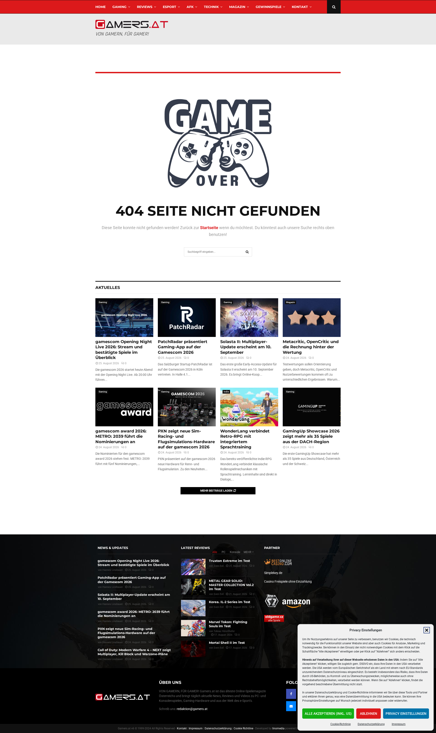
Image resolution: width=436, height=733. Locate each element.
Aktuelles (107, 287)
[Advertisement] (258, 28)
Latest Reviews (195, 548)
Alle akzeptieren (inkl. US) (328, 714)
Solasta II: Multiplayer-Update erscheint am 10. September (245, 347)
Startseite (209, 227)
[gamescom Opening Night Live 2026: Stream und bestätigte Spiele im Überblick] (124, 317)
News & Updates (113, 548)
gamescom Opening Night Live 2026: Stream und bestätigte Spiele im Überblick (123, 349)
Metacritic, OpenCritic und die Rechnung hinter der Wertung (311, 347)
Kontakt (300, 7)
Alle (214, 552)
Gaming (119, 7)
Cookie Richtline (243, 728)
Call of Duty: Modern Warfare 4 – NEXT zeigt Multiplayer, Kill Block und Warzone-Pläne (134, 652)
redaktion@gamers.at (192, 709)
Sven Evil (219, 565)
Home (100, 7)
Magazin (237, 7)
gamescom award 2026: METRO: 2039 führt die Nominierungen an (120, 436)
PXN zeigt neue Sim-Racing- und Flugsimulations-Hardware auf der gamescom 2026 (186, 439)
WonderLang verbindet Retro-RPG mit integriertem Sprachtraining (245, 439)
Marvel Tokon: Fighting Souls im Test (228, 624)
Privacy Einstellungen (406, 714)
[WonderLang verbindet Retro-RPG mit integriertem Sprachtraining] (249, 407)
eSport (169, 7)
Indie (226, 391)
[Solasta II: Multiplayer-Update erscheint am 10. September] (249, 317)
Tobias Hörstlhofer (224, 631)
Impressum (399, 724)
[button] (426, 630)
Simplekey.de (273, 573)
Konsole (235, 552)
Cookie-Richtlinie (340, 724)
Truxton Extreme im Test (229, 561)
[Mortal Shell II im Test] (193, 649)
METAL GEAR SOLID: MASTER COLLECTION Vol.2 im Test (231, 585)
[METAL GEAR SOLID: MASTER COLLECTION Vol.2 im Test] (193, 587)
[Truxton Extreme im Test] (193, 567)
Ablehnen (368, 714)
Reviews (144, 7)
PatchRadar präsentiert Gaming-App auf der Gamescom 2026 (182, 347)
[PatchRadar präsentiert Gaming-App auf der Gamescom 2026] (187, 317)
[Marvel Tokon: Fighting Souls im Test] (193, 628)
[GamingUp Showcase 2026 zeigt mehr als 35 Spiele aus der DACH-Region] (312, 407)
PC (223, 552)
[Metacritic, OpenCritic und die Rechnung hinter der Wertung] (312, 317)
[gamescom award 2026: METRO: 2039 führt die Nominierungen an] (124, 407)
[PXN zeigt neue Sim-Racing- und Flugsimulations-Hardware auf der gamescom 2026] (187, 407)
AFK (190, 7)
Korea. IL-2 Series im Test (229, 602)
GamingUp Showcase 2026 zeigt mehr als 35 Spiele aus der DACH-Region (311, 436)
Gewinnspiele (268, 7)
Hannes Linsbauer (112, 570)
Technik (211, 7)
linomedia (278, 728)
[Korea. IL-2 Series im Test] (193, 608)
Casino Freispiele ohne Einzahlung (288, 581)
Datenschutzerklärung (371, 724)
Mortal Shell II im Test (227, 643)
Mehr (247, 552)
